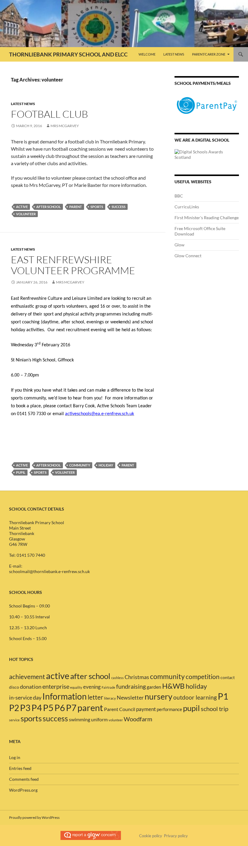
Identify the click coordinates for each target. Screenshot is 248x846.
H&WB (173, 685)
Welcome (147, 54)
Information (64, 696)
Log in (14, 757)
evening (92, 687)
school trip (214, 708)
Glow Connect (188, 255)
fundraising (131, 686)
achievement (27, 676)
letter (95, 697)
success (119, 207)
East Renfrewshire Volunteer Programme (73, 265)
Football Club (49, 114)
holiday (106, 465)
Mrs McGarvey (65, 125)
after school (48, 207)
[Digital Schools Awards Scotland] (207, 154)
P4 (36, 708)
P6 (59, 707)
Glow (179, 244)
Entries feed (20, 768)
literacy (110, 698)
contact (227, 677)
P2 (14, 708)
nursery (158, 696)
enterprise (55, 686)
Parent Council (119, 709)
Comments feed (24, 779)
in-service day (25, 697)
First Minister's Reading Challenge (207, 217)
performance (169, 709)
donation (30, 687)
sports (96, 207)
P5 (48, 707)
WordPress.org (23, 790)
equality (76, 687)
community (79, 465)
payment (146, 709)
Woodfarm (138, 719)
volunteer (26, 214)
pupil (20, 472)
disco (14, 687)
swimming (79, 719)
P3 (25, 708)
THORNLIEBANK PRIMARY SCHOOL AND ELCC (68, 54)
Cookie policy (150, 835)
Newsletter (130, 697)
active (22, 207)
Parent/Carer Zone (208, 54)
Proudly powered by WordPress (34, 817)
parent (75, 207)
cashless (117, 678)
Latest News (173, 54)
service (14, 720)
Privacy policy (176, 835)
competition (203, 676)
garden (154, 687)
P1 (223, 696)
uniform (99, 719)
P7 (71, 707)
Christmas (137, 677)
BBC (179, 195)
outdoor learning (195, 697)
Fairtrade (108, 687)
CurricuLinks (187, 206)
